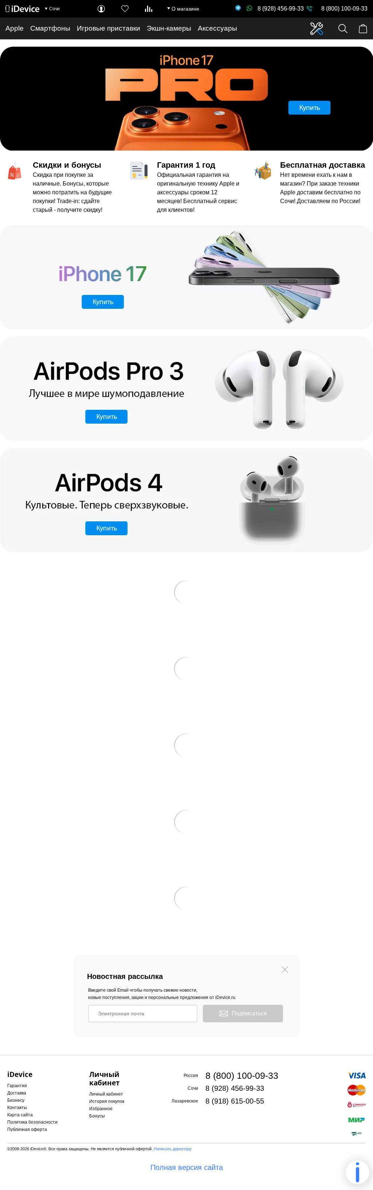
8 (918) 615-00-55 (234, 1101)
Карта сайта (20, 1114)
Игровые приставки (108, 28)
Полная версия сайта (186, 1167)
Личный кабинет (106, 1094)
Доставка (16, 1093)
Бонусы (97, 1116)
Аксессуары (217, 28)
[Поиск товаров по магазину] (343, 28)
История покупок (106, 1101)
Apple (14, 28)
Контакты (17, 1107)
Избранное (101, 1108)
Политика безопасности (32, 1122)
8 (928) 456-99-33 (281, 8)
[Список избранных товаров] (125, 8)
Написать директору (173, 1149)
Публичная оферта (27, 1129)
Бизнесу (15, 1100)
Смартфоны (50, 28)
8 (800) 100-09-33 (344, 8)
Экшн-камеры (169, 28)
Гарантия (17, 1085)
